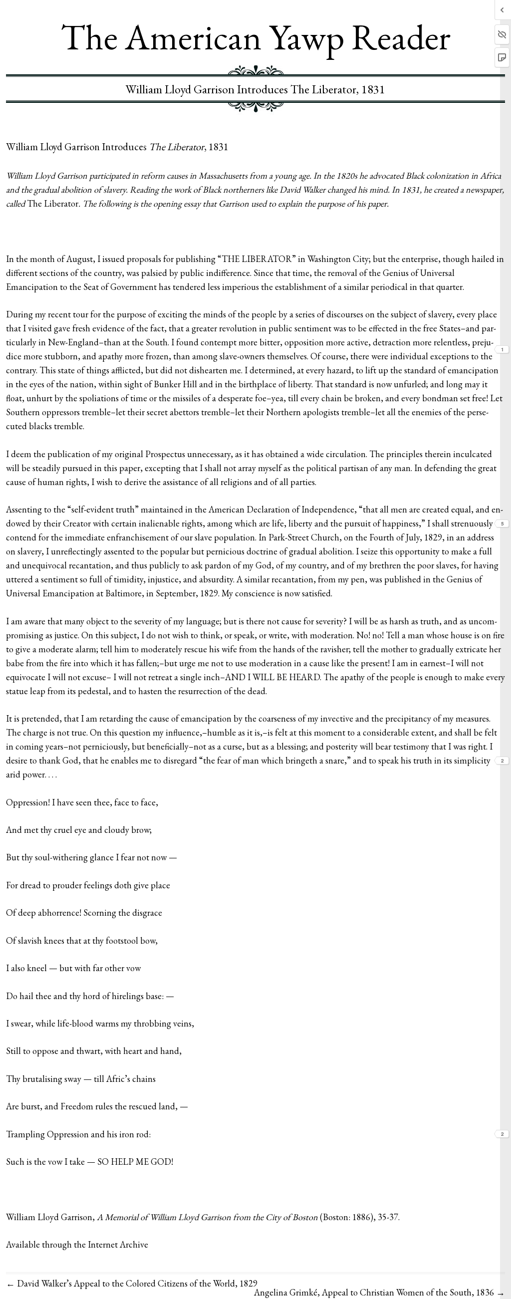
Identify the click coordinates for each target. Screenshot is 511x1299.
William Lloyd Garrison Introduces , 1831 (117, 146)
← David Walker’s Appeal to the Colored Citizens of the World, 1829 (131, 1283)
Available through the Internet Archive (77, 1244)
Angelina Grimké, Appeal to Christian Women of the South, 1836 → (379, 1292)
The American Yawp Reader (256, 36)
